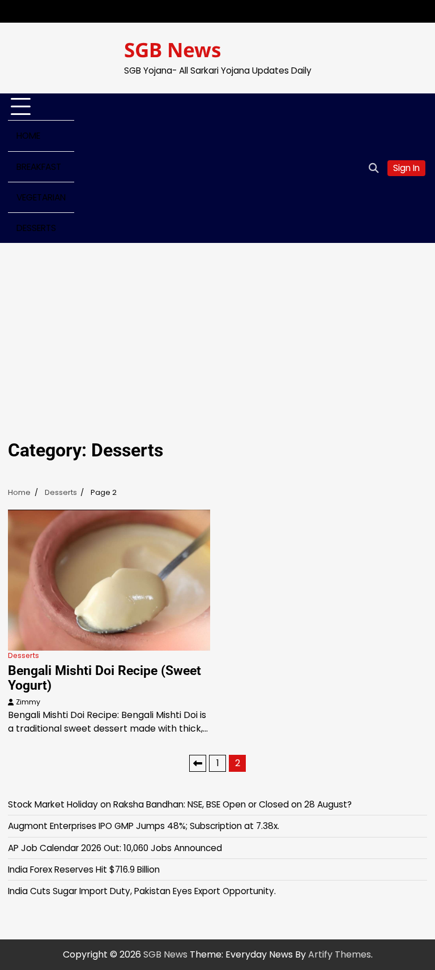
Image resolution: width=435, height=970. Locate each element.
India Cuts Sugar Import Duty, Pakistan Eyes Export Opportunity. (142, 891)
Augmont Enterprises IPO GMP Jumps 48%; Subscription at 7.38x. (143, 826)
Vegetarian (41, 197)
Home (28, 136)
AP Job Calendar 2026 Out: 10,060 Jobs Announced (115, 848)
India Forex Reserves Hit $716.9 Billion (84, 869)
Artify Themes (339, 954)
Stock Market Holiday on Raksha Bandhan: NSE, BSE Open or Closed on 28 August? (180, 804)
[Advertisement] (217, 328)
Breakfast (38, 167)
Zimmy (28, 702)
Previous (197, 763)
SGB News (172, 49)
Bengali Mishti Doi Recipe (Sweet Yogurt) (104, 678)
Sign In (406, 168)
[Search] (373, 168)
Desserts (36, 228)
